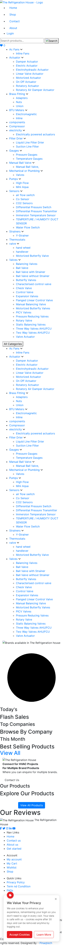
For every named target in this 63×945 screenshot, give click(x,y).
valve (13, 243)
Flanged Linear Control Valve (34, 300)
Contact (14, 21)
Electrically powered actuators (35, 134)
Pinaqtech (45, 943)
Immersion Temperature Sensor (36, 215)
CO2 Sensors (24, 203)
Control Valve (24, 292)
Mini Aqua (22, 187)
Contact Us (12, 780)
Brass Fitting (17, 94)
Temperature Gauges (29, 158)
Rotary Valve (24, 320)
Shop (12, 14)
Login (10, 33)
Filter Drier (16, 138)
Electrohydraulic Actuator (32, 69)
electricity (16, 130)
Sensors (14, 191)
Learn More (44, 934)
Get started (14, 848)
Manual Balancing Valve (31, 304)
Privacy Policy (16, 882)
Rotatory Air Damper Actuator (35, 90)
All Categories (13, 344)
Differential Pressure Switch (33, 207)
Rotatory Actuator (27, 85)
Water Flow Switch (28, 227)
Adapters (22, 98)
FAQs (10, 890)
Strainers (15, 231)
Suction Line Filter (27, 146)
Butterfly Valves (26, 280)
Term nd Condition (18, 886)
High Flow (22, 183)
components (17, 122)
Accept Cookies (19, 934)
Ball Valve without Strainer (32, 276)
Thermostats (17, 239)
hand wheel (23, 247)
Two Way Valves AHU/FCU (33, 332)
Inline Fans (22, 53)
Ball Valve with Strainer (30, 272)
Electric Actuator (26, 65)
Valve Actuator (25, 336)
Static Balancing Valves (31, 324)
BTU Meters (17, 110)
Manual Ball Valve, (27, 166)
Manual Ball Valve (20, 162)
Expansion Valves (27, 296)
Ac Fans (14, 49)
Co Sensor (22, 199)
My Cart (12, 863)
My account (14, 859)
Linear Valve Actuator (29, 73)
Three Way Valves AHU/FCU (34, 328)
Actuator (15, 57)
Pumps (14, 179)
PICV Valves (23, 312)
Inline (19, 118)
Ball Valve (22, 268)
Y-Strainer (22, 235)
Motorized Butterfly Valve (32, 255)
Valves (20, 174)
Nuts (19, 102)
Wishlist (11, 867)
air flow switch (25, 195)
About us (12, 844)
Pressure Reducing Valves (32, 316)
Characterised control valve (33, 284)
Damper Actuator (27, 61)
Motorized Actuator (28, 77)
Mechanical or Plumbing (24, 170)
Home (13, 7)
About (13, 28)
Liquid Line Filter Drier (30, 142)
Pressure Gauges (26, 154)
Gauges (14, 150)
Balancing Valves (26, 263)
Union (19, 106)
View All (10, 753)
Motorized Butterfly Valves (33, 308)
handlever (22, 251)
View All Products (31, 805)
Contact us (14, 840)
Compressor (17, 126)
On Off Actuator (26, 81)
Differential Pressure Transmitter (36, 211)
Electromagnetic (26, 114)
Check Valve (24, 288)
